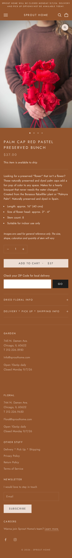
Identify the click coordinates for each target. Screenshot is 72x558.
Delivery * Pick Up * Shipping (22, 449)
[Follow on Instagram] (15, 539)
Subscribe (17, 508)
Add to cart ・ (36, 263)
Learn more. (52, 529)
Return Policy (11, 462)
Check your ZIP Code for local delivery (27, 276)
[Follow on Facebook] (5, 539)
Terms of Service (13, 469)
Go (60, 284)
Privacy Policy (12, 456)
